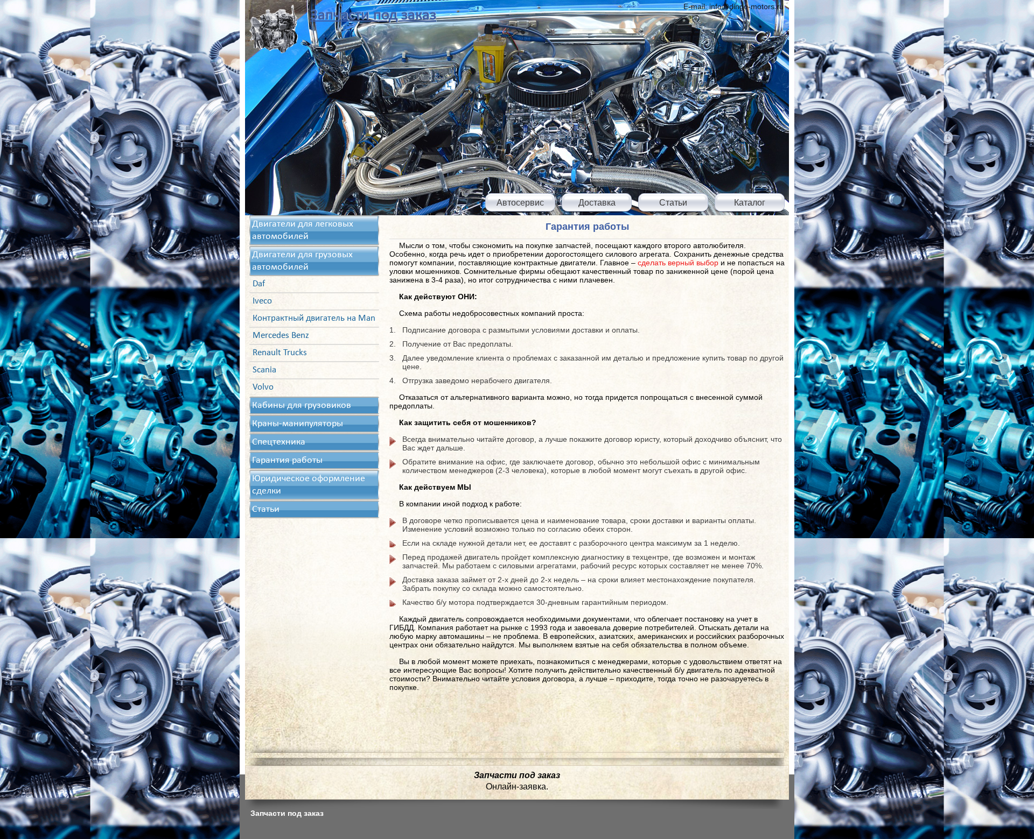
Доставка (597, 202)
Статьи (673, 202)
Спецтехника (278, 442)
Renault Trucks (280, 352)
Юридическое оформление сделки (308, 485)
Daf (259, 283)
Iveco (262, 301)
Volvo (263, 387)
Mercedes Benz (281, 335)
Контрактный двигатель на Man (314, 318)
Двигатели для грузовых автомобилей (302, 261)
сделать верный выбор (678, 262)
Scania (264, 370)
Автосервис (520, 202)
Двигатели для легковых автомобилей (302, 230)
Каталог (749, 202)
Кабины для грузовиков (301, 405)
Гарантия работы (287, 460)
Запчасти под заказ (373, 15)
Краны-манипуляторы (297, 424)
